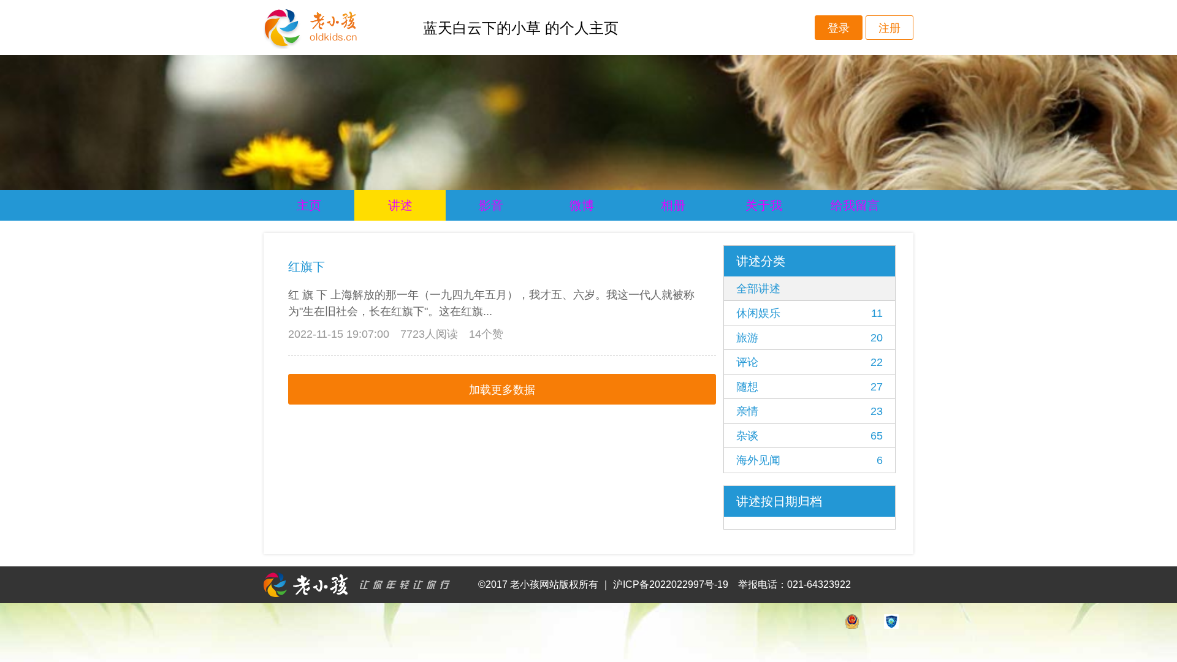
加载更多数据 (502, 390)
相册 (673, 205)
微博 (581, 205)
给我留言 (855, 205)
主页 (309, 205)
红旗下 (306, 266)
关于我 (763, 205)
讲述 (400, 205)
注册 (889, 28)
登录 (839, 28)
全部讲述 (758, 289)
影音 (491, 205)
